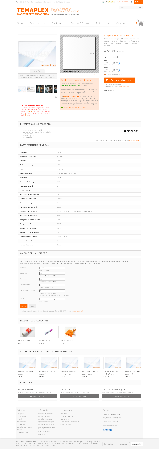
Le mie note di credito (67, 416)
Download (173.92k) (38, 396)
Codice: (106, 91)
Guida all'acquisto (37, 23)
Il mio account (66, 410)
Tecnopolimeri (21, 422)
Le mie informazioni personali (69, 422)
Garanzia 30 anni (66, 389)
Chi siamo (120, 23)
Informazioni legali (44, 416)
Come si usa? (96, 74)
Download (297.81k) (122, 396)
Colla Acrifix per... (45, 340)
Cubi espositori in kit (23, 432)
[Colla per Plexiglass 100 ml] (49, 332)
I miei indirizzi (64, 419)
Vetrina (20, 23)
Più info (27, 115)
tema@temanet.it (112, 426)
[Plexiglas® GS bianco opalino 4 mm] (49, 363)
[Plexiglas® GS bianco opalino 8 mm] (113, 363)
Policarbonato (21, 416)
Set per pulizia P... (67, 340)
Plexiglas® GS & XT (25, 389)
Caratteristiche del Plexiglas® (113, 389)
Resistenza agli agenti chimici (32, 130)
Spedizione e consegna (46, 422)
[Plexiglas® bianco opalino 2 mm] (22, 89)
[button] (114, 62)
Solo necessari (123, 444)
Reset (32, 306)
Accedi (139, 2)
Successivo (56, 97)
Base (106, 60)
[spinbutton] (109, 63)
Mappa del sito (43, 434)
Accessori (20, 430)
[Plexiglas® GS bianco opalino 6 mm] (91, 363)
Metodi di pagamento (45, 419)
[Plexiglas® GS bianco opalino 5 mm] (70, 363)
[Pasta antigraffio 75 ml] (27, 332)
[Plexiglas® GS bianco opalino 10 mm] (134, 363)
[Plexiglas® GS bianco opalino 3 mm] (27, 363)
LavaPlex (30, 111)
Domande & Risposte (80, 23)
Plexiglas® (20, 414)
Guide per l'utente (44, 432)
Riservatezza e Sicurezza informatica (46, 428)
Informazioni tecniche (45, 414)
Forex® (19, 419)
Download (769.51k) (80, 396)
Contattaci (131, 2)
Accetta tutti (136, 444)
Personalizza (108, 444)
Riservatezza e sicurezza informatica (42, 445)
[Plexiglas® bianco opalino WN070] (31, 89)
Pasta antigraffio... (24, 340)
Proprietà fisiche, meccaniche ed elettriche (36, 132)
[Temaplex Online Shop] (47, 12)
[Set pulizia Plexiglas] (70, 332)
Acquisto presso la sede (46, 424)
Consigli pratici (58, 23)
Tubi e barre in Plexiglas (24, 427)
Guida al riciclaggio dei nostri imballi (74, 107)
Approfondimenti (28, 134)
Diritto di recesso (65, 424)
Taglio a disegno (103, 23)
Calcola (23, 306)
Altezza (106, 67)
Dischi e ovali (21, 424)
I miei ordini (63, 414)
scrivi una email (134, 140)
